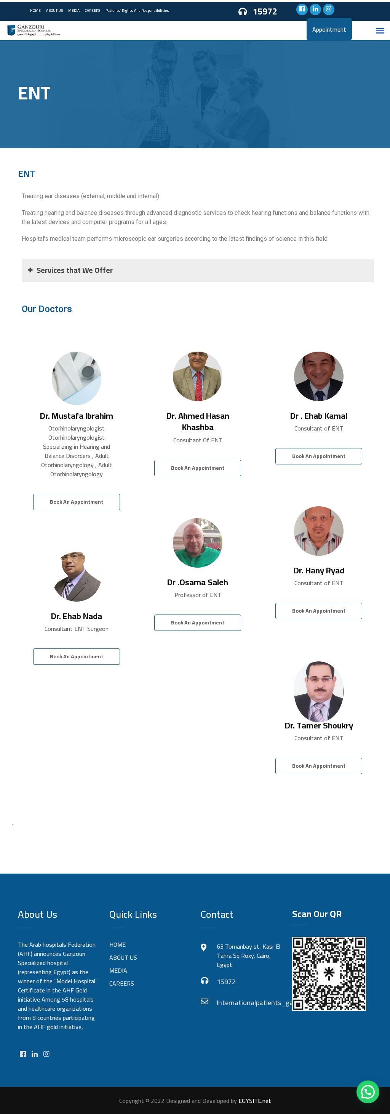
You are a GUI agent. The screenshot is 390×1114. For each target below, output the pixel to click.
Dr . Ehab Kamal (318, 416)
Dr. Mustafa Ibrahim (76, 416)
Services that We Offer (75, 270)
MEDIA (74, 10)
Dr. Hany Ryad (319, 570)
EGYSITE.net (254, 1100)
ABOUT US (54, 10)
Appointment (329, 29)
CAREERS (92, 10)
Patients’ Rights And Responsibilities (137, 10)
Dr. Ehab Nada (76, 616)
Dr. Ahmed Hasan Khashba (197, 421)
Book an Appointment (76, 502)
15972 (265, 11)
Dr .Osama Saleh (197, 582)
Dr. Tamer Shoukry (319, 725)
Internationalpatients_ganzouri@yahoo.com (248, 1002)
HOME (35, 10)
